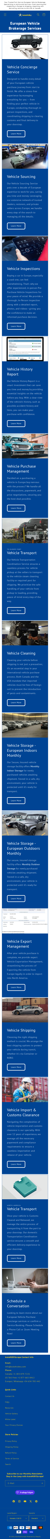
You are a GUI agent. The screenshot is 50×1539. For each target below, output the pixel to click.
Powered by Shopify (34, 1536)
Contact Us (9, 1396)
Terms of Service (12, 1458)
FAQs (7, 1402)
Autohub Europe (20, 1536)
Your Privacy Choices (14, 1425)
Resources (9, 1408)
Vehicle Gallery (11, 1413)
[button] (5, 14)
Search (8, 1464)
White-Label (10, 1419)
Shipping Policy (11, 1447)
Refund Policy (11, 1453)
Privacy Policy (11, 1441)
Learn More (16, 133)
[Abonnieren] (42, 1483)
